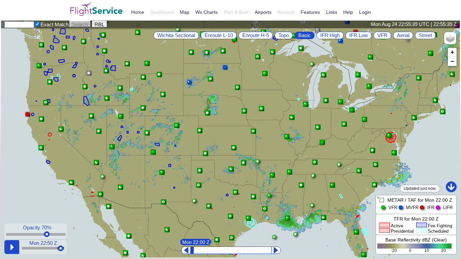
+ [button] (452, 52)
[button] (231, 169)
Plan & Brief (236, 12)
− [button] (452, 61)
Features (310, 12)
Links (331, 12)
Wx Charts (206, 12)
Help (348, 12)
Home (137, 12)
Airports (263, 12)
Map (184, 12)
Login (365, 12)
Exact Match (54, 24)
